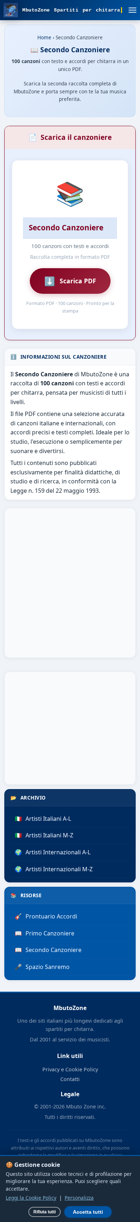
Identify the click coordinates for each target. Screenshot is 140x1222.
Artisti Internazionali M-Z (54, 869)
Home (44, 37)
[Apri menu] (132, 10)
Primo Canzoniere (44, 933)
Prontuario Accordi (46, 916)
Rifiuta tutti (44, 1211)
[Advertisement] (70, 583)
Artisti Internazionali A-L (52, 852)
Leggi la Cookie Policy (31, 1197)
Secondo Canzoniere (48, 950)
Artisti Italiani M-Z (44, 835)
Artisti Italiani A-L (43, 819)
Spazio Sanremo (42, 967)
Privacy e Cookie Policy (70, 1069)
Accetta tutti (88, 1212)
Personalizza (79, 1197)
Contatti (70, 1079)
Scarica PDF (70, 281)
